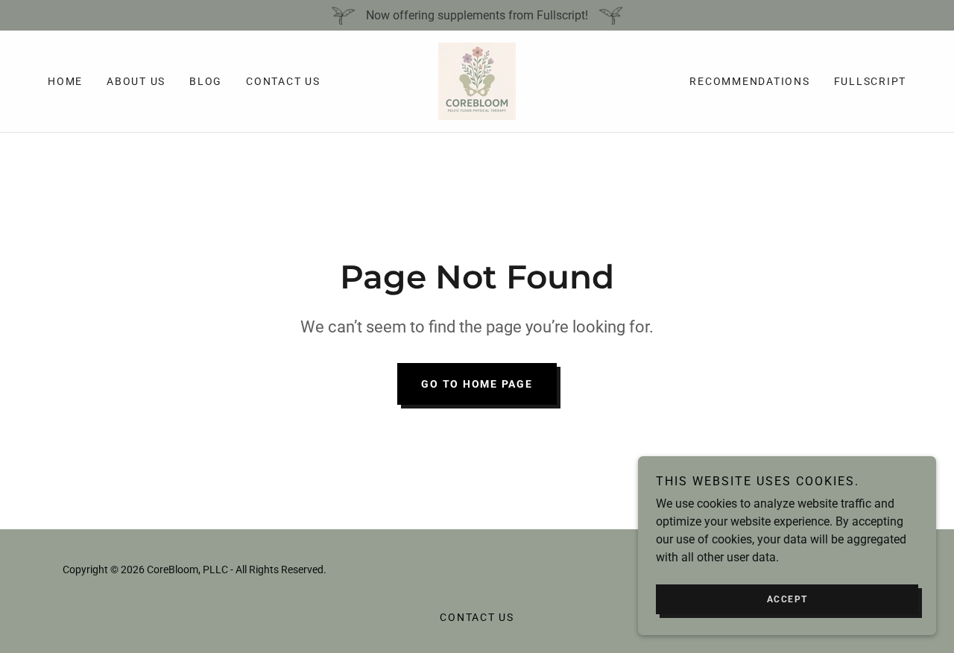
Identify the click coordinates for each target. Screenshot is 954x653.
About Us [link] (136, 81)
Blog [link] (205, 81)
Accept (787, 599)
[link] (477, 80)
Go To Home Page (476, 384)
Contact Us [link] (283, 81)
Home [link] (65, 81)
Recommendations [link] (749, 81)
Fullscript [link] (870, 81)
